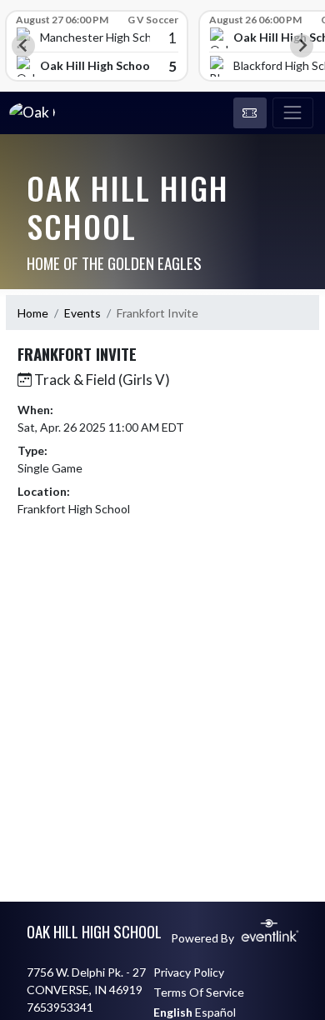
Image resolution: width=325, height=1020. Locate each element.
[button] (250, 113)
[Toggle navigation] (292, 113)
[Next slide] (301, 46)
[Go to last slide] (23, 46)
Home (33, 313)
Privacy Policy (188, 972)
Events (82, 313)
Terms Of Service (198, 992)
